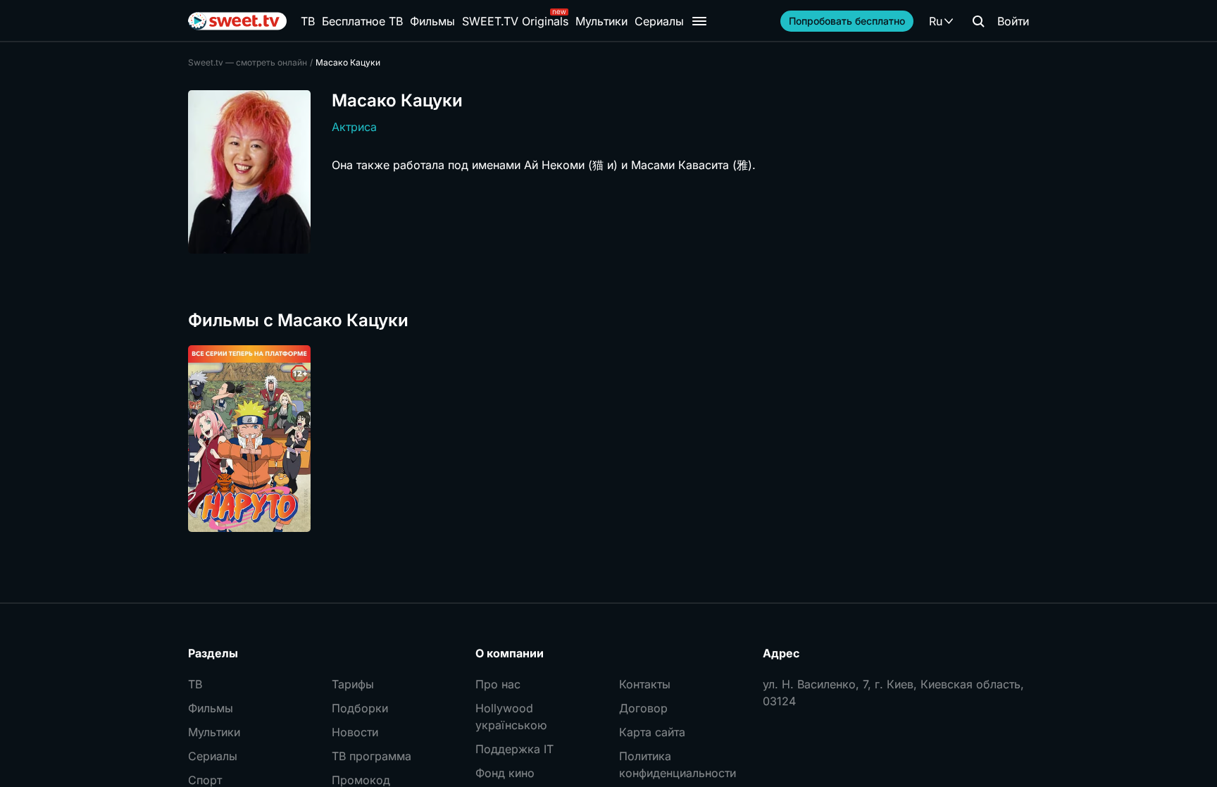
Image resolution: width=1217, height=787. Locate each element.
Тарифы (353, 684)
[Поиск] (978, 21)
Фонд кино (505, 773)
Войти (1013, 21)
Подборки (360, 708)
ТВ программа (371, 756)
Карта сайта (652, 732)
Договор (643, 708)
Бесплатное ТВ (362, 21)
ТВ (308, 21)
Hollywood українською (511, 716)
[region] (608, 438)
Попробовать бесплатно (847, 21)
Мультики (601, 21)
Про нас (497, 684)
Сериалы (659, 21)
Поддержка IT (514, 749)
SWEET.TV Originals (515, 21)
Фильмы (432, 21)
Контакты (644, 684)
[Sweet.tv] (237, 21)
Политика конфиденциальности (677, 764)
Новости (355, 732)
